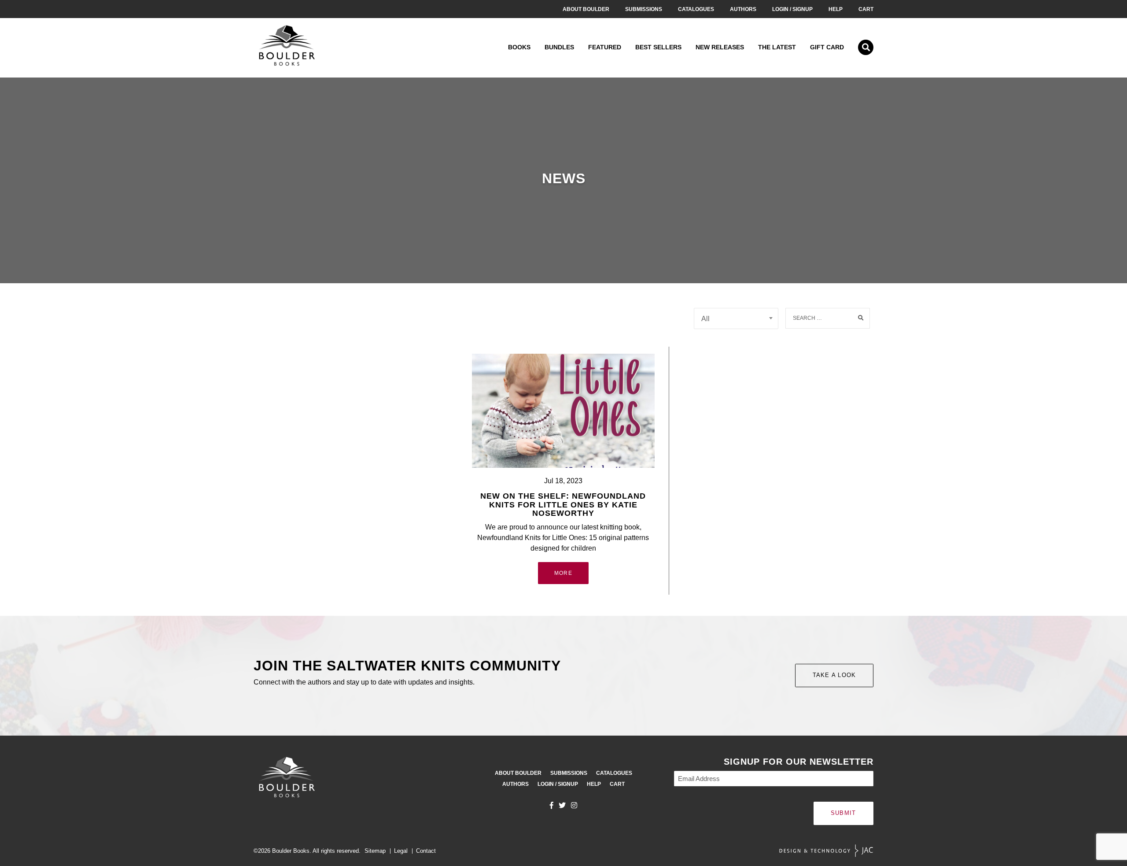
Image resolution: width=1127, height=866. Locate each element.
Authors (743, 9)
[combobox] (736, 318)
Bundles (559, 47)
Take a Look (834, 675)
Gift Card (827, 47)
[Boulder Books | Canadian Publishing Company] (287, 47)
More (563, 573)
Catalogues (696, 9)
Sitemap (375, 850)
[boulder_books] (574, 805)
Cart (865, 9)
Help (836, 9)
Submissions (643, 9)
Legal (401, 850)
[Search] (861, 318)
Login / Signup (792, 9)
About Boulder (586, 9)
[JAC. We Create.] (826, 850)
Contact (426, 850)
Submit (843, 813)
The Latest (777, 47)
